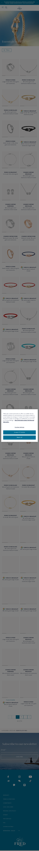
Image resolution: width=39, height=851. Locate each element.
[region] (19, 425)
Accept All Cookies (19, 432)
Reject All (19, 437)
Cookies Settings (19, 427)
